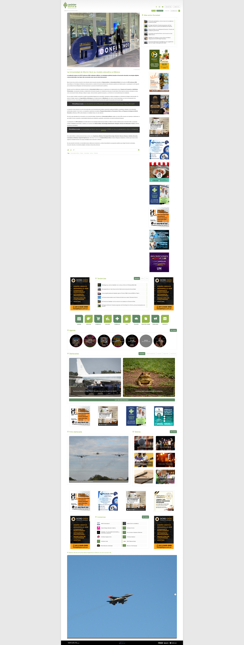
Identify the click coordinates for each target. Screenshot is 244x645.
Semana (137, 278)
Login (154, 10)
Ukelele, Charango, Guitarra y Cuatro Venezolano (143, 464)
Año (147, 278)
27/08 (76, 341)
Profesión (96, 153)
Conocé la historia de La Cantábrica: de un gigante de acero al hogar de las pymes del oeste (160, 42)
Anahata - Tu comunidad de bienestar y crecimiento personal (110, 532)
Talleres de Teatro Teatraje (165, 447)
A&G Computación (105, 523)
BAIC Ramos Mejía (131, 541)
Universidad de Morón (75, 153)
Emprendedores (151, 353)
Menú (175, 6)
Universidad (86, 153)
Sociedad (141, 353)
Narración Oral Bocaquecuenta (143, 447)
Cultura (159, 353)
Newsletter (167, 10)
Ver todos (173, 330)
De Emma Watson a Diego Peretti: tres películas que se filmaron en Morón (95, 391)
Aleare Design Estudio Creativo (108, 528)
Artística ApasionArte (106, 536)
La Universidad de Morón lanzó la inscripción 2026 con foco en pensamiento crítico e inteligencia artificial (109, 129)
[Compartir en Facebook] (73, 150)
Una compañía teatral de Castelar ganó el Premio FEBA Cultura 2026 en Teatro (120, 293)
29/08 (118, 341)
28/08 (90, 341)
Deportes (165, 353)
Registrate (160, 10)
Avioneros (173, 353)
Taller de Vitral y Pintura (165, 480)
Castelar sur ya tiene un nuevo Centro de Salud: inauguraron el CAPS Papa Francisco (159, 38)
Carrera (91, 153)
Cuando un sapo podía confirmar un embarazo (149, 391)
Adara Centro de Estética (133, 523)
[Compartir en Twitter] (68, 150)
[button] (138, 40)
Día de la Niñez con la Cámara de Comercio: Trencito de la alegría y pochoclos (161, 30)
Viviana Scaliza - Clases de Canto (165, 463)
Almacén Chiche (130, 528)
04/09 (159, 341)
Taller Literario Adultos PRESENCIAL (144, 480)
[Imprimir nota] (138, 150)
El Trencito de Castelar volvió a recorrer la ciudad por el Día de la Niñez (160, 21)
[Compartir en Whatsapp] (71, 150)
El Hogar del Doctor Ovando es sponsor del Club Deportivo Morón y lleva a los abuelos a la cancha (160, 26)
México (81, 153)
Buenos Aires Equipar (132, 545)
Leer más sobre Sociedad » (122, 400)
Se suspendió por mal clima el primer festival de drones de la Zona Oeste (119, 289)
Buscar (168, 6)
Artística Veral (104, 541)
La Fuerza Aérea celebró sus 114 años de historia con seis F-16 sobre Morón (120, 297)
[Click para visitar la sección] (79, 319)
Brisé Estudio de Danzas (106, 545)
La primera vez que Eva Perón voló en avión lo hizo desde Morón (160, 34)
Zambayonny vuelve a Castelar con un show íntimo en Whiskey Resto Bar (119, 285)
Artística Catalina (131, 536)
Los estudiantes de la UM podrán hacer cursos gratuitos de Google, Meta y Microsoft (109, 104)
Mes (142, 278)
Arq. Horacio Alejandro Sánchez (134, 532)
